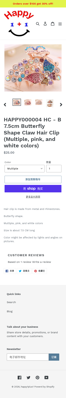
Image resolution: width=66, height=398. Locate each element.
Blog (10, 311)
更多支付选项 (33, 196)
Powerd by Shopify (44, 386)
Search (11, 302)
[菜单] (60, 24)
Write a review (41, 262)
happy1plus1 (27, 386)
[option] (16, 102)
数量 (48, 162)
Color (8, 162)
